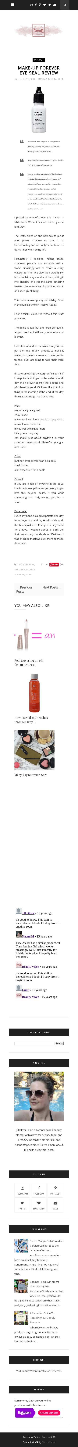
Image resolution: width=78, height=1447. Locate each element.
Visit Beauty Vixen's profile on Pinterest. (39, 1371)
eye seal (39, 60)
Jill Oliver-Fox (27, 79)
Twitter (22, 1208)
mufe (29, 574)
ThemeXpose (48, 1442)
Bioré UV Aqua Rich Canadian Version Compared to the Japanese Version (46, 1245)
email (55, 1208)
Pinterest (55, 1193)
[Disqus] (39, 850)
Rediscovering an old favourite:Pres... (29, 662)
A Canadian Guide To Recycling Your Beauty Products (42, 1317)
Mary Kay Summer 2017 (30, 775)
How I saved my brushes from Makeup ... (31, 720)
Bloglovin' (39, 1208)
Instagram (22, 1193)
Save (55, 564)
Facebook (39, 1193)
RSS (53, 1437)
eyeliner (19, 569)
